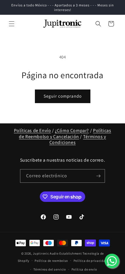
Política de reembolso (51, 261)
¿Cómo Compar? (72, 130)
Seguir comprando (63, 96)
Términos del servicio (49, 269)
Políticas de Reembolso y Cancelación (65, 133)
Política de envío (84, 269)
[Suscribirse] (98, 176)
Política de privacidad (90, 261)
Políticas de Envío (32, 130)
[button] (11, 23)
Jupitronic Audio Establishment (57, 253)
